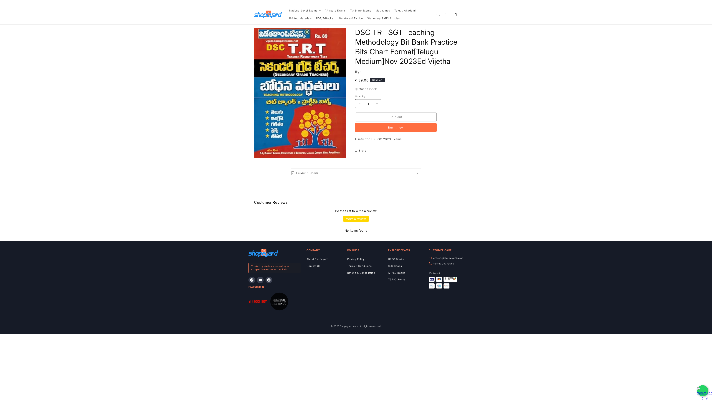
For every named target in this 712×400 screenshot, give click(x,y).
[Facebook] (269, 280)
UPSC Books (396, 259)
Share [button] (362, 150)
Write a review (356, 219)
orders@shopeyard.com (448, 257)
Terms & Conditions (359, 265)
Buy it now (396, 127)
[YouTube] (260, 280)
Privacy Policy (355, 259)
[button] (304, 10)
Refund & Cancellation (361, 272)
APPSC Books (396, 272)
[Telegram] (251, 280)
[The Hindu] (279, 302)
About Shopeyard (317, 259)
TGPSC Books (397, 279)
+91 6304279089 (443, 263)
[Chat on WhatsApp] (702, 390)
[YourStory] (257, 302)
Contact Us (313, 265)
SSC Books (395, 265)
